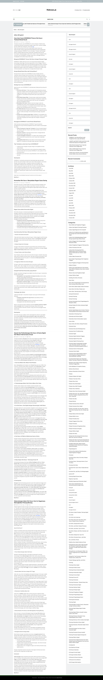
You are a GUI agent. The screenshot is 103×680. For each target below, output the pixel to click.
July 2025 (71, 195)
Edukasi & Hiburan (72, 265)
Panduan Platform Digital (74, 431)
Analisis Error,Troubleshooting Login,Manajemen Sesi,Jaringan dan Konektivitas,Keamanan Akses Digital (78, 234)
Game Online (71, 280)
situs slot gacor (72, 54)
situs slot (71, 74)
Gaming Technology (73, 298)
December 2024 (72, 212)
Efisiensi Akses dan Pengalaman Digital (77, 272)
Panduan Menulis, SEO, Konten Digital (76, 413)
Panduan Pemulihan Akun (74, 418)
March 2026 (71, 175)
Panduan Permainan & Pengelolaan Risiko (77, 426)
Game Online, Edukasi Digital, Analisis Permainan (79, 286)
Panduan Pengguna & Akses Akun (75, 421)
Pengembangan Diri (73, 448)
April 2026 (71, 173)
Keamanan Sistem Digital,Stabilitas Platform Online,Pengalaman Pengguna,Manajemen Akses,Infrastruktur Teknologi (78, 355)
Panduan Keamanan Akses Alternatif (76, 403)
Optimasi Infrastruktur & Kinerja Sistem (77, 371)
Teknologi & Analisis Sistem (74, 567)
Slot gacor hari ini (72, 49)
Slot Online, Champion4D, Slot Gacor (76, 523)
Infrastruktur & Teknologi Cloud (75, 313)
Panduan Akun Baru (73, 398)
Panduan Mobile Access (74, 416)
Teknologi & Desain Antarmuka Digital (76, 570)
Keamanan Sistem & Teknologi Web (76, 348)
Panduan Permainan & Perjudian (75, 428)
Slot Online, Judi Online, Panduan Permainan (77, 526)
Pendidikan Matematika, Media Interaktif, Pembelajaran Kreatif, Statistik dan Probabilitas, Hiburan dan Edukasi (78, 445)
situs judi (71, 487)
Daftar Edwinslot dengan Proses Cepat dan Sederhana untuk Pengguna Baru (40, 23)
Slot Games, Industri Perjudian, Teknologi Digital (78, 512)
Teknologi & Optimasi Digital (74, 587)
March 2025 (71, 205)
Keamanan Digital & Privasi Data (75, 338)
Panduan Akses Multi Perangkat (75, 386)
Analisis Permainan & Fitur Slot (75, 247)
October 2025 (71, 188)
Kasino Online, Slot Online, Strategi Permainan (78, 323)
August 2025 (71, 193)
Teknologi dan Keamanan (74, 599)
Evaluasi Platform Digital (74, 275)
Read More (16, 177)
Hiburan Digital (72, 307)
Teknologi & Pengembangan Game (76, 594)
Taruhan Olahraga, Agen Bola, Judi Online (77, 560)
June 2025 (71, 198)
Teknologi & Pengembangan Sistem (76, 597)
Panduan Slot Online (73, 433)
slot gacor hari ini (72, 44)
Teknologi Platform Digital (74, 637)
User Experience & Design (74, 647)
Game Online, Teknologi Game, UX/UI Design (78, 291)
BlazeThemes (59, 677)
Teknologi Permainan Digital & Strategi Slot (77, 634)
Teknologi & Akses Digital (74, 565)
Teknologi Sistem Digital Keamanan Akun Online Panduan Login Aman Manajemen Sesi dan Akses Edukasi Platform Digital (79, 641)
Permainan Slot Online (73, 465)
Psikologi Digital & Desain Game (75, 476)
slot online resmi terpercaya (74, 517)
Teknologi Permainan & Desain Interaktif (77, 632)
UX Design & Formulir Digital (74, 652)
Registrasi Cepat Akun (73, 478)
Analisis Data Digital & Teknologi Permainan (78, 227)
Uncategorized (72, 645)
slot (70, 39)
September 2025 (72, 190)
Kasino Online (72, 321)
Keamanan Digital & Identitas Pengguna (77, 336)
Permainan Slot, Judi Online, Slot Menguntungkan (79, 471)
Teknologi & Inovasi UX (73, 577)
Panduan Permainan (73, 423)
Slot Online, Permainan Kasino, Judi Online (77, 537)
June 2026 (71, 168)
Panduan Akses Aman (73, 381)
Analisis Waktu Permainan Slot (75, 256)
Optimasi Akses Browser (74, 368)
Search (70, 127)
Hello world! (83, 161)
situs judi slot (71, 490)
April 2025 (71, 203)
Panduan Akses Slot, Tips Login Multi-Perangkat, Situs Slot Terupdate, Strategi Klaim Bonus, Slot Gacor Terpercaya (78, 395)
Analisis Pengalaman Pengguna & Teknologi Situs (79, 245)
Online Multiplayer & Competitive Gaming (77, 366)
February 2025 (72, 207)
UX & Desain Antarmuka (74, 649)
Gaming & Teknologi (73, 296)
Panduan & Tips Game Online (74, 378)
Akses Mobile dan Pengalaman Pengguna (77, 224)
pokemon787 (71, 473)
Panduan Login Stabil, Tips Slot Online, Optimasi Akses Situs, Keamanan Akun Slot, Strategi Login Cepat (78, 410)
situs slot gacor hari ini (73, 502)
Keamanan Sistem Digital (74, 351)
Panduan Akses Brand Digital (74, 383)
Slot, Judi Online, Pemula (74, 539)
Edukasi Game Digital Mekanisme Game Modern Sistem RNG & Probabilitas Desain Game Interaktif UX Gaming (79, 269)
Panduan (70, 373)
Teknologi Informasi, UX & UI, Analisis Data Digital (79, 619)
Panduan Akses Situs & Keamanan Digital (77, 391)
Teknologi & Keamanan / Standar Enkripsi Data (78, 582)
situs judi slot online (73, 495)
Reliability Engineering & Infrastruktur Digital (77, 481)
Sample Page (50, 19)
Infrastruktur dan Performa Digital (75, 316)
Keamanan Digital (72, 333)
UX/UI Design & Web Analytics (75, 662)
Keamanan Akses (72, 326)
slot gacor (40, 194)
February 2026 (72, 178)
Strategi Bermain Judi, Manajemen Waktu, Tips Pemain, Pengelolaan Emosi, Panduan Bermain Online (78, 552)
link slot (70, 59)
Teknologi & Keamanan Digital (75, 584)
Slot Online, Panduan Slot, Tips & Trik (76, 534)
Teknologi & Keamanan (73, 579)
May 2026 (71, 170)
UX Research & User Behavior (75, 659)
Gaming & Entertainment (74, 293)
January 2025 (71, 210)
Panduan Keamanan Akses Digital (75, 406)
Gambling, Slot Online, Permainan (75, 277)
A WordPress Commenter (74, 161)
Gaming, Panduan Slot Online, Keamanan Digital (78, 305)
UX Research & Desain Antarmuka (75, 657)
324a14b (16, 42)
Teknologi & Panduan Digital (74, 589)
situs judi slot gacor (73, 492)
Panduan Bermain (72, 401)
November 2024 (72, 215)
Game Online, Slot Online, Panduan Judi (77, 289)
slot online (71, 514)
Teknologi (71, 562)
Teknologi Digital (72, 602)
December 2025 (72, 183)
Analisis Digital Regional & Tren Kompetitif (77, 229)
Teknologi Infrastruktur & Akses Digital (76, 622)
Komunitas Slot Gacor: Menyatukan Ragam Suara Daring (30, 180)
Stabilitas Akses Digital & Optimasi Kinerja (77, 542)
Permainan (71, 455)
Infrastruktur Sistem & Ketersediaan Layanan (78, 318)
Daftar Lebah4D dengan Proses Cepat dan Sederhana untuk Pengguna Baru (67, 1)
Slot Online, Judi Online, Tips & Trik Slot (77, 528)
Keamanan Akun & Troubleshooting (76, 331)
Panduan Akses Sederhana (74, 388)
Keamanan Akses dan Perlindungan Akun (77, 328)
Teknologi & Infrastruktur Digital (75, 572)
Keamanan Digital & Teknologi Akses (76, 341)
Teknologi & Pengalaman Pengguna (76, 592)
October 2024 (71, 217)
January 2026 (71, 180)
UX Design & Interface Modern (75, 654)
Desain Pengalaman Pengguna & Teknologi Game (79, 262)
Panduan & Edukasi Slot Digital (75, 376)
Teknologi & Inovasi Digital (74, 574)
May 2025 (71, 200)
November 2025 (72, 185)
